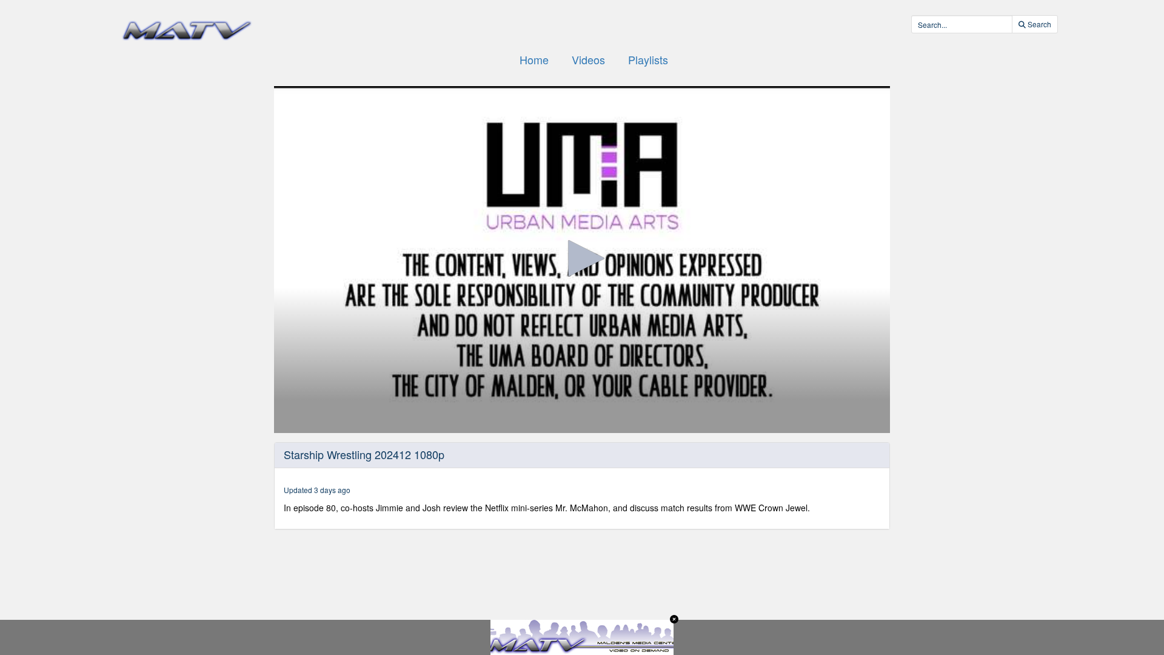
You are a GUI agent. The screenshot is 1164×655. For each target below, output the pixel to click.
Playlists (648, 59)
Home (534, 59)
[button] (582, 258)
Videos (588, 59)
